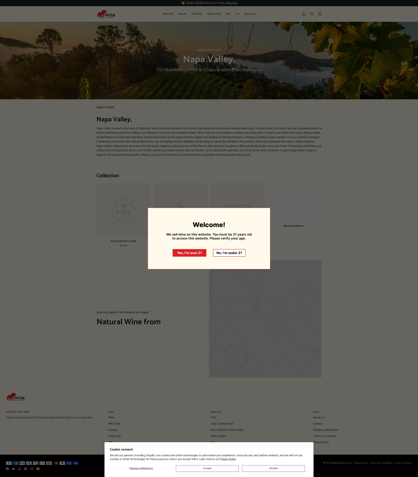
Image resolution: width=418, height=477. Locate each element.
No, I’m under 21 (229, 253)
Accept (207, 468)
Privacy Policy (228, 459)
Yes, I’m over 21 (189, 253)
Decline (273, 468)
